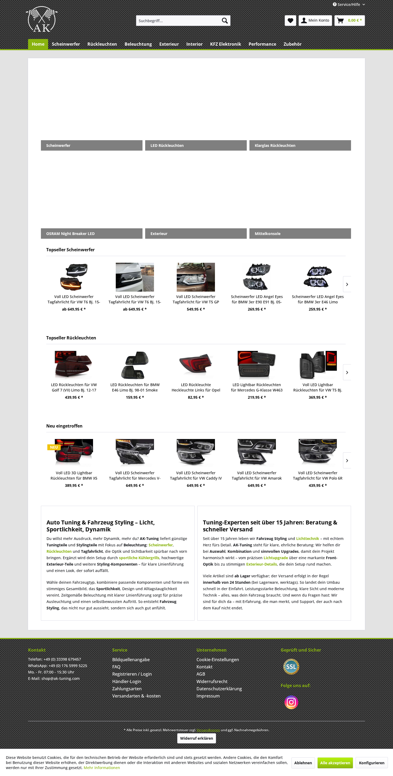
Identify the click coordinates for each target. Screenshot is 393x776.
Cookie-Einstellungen (217, 660)
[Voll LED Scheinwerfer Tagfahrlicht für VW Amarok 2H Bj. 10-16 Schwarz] (256, 453)
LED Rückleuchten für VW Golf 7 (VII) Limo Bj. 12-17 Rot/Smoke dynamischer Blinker (74, 387)
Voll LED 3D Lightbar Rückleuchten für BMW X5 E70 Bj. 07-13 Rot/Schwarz (74, 475)
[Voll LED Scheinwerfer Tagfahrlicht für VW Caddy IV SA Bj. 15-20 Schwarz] (195, 453)
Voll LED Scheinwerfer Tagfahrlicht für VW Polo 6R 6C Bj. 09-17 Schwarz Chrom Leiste (318, 475)
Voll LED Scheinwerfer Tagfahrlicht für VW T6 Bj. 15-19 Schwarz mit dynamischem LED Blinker (74, 299)
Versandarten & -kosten (136, 696)
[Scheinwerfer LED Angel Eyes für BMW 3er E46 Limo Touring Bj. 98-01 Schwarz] (317, 277)
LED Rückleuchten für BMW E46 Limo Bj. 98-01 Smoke (135, 387)
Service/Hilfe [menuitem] (349, 4)
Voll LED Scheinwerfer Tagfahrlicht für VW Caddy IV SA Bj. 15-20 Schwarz (196, 475)
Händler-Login (126, 681)
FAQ (116, 667)
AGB (200, 674)
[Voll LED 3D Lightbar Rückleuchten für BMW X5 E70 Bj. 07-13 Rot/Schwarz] (74, 453)
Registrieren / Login (132, 674)
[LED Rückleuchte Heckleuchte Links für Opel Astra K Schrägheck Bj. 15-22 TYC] (195, 365)
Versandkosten (208, 730)
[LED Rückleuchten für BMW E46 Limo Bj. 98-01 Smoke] (135, 365)
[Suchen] (224, 20)
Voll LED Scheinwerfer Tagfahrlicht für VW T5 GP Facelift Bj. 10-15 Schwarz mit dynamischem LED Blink (196, 299)
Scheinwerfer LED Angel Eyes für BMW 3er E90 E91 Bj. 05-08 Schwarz (257, 299)
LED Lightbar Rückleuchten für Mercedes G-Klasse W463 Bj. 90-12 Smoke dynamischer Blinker (256, 387)
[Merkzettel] (290, 20)
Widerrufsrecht (212, 681)
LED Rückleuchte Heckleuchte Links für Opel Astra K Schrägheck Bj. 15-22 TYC (196, 387)
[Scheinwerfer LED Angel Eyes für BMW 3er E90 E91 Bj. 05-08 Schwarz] (256, 277)
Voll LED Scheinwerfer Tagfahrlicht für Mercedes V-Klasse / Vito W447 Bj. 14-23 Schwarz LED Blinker (135, 475)
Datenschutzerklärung (219, 689)
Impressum (208, 696)
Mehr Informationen (102, 767)
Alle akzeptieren (335, 762)
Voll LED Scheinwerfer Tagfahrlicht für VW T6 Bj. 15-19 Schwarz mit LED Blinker (135, 299)
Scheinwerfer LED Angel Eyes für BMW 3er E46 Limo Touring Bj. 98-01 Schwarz (318, 299)
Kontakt (204, 667)
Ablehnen (303, 762)
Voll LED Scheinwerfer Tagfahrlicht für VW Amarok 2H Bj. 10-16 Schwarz (257, 475)
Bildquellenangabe (131, 660)
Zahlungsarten (127, 689)
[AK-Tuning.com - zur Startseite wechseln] (41, 19)
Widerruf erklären (196, 738)
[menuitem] (183, 20)
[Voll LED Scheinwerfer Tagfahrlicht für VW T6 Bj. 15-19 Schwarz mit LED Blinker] (135, 277)
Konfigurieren (371, 762)
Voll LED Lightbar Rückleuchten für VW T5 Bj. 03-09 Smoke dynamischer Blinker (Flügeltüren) (317, 387)
